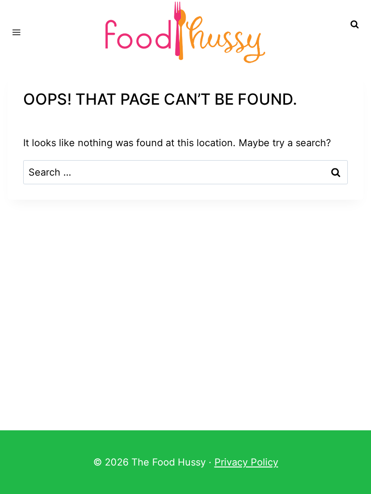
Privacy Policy (246, 462)
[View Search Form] (354, 24)
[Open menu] (17, 32)
